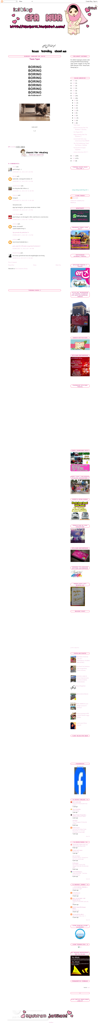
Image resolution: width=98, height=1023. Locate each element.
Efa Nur (15, 176)
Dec (75, 100)
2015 (74, 90)
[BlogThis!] (19, 147)
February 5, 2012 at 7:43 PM (23, 219)
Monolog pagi (76, 852)
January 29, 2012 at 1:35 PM (23, 210)
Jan (75, 123)
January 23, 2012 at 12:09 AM (23, 200)
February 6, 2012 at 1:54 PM (23, 235)
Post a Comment (12, 262)
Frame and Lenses (77, 850)
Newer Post (11, 265)
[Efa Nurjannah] (80, 794)
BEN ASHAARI (77, 802)
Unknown (15, 195)
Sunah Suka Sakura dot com (80, 844)
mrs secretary (76, 856)
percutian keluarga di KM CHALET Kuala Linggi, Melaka (82, 715)
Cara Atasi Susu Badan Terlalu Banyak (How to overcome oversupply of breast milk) (79, 831)
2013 (74, 95)
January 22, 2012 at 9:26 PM (23, 172)
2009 (74, 161)
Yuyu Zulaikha (77, 809)
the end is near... (76, 910)
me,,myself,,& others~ (78, 914)
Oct (75, 105)
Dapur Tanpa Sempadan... (80, 815)
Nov (75, 103)
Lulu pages (75, 863)
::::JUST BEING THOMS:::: (80, 887)
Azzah (14, 166)
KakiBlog (51, 1022)
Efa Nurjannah (80, 766)
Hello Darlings (76, 811)
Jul (75, 113)
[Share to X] (20, 147)
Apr (75, 120)
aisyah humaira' (17, 185)
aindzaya (15, 224)
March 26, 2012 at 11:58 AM (23, 258)
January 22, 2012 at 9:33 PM (23, 181)
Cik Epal (75, 820)
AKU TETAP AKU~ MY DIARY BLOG (79, 899)
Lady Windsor (16, 214)
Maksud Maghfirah (80, 686)
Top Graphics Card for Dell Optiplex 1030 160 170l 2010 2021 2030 (81, 866)
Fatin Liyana (76, 827)
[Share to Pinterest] (24, 147)
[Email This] (17, 147)
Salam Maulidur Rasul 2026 (79, 846)
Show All (88, 836)
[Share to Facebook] (22, 147)
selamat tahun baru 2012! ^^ (81, 152)
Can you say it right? (77, 888)
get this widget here (75, 647)
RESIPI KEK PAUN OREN (79, 816)
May (75, 118)
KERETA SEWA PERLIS (82, 694)
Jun (75, 115)
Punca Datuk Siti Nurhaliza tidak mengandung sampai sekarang (83, 668)
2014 (74, 93)
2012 (74, 98)
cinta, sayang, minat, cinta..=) (79, 916)
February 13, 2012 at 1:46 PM (23, 248)
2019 (74, 80)
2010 (74, 158)
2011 (74, 156)
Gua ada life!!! (76, 894)
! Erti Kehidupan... (77, 871)
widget (88, 987)
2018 (74, 83)
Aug (75, 110)
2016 (74, 88)
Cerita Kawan (76, 893)
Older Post (58, 265)
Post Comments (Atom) (21, 268)
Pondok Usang (16, 253)
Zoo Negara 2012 (78, 132)
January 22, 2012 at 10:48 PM (23, 191)
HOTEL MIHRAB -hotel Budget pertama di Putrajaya (82, 705)
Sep (75, 108)
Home (34, 265)
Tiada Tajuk (77, 125)
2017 (74, 85)
